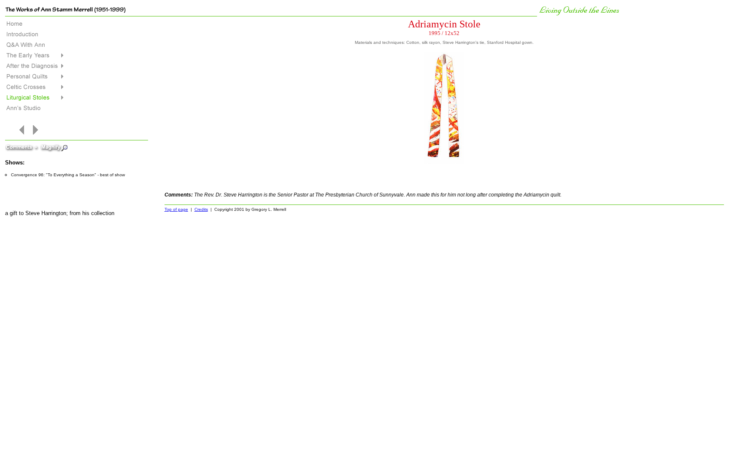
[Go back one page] (23, 137)
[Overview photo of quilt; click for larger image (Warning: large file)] (444, 52)
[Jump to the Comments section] (22, 144)
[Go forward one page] (34, 137)
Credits (201, 209)
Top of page (176, 209)
